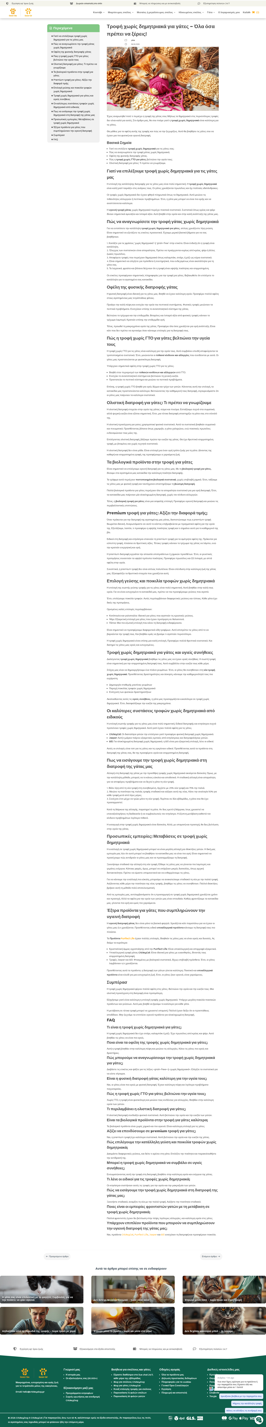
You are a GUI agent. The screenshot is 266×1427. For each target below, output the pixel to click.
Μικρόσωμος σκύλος (119, 12)
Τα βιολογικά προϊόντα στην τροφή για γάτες (72, 73)
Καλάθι (246, 12)
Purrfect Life (128, 938)
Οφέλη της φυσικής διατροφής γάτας (71, 51)
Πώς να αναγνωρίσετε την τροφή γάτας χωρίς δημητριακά (72, 45)
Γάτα (209, 12)
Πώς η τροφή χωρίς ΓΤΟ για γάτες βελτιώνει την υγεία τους (70, 58)
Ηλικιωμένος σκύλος (190, 12)
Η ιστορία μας (73, 1374)
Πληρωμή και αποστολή (174, 1392)
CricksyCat (127, 1234)
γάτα (133, 40)
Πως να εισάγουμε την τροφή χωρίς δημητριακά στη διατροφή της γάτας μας (73, 113)
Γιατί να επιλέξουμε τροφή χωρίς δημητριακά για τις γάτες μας (69, 37)
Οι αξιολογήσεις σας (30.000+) (81, 1378)
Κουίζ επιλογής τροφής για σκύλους (132, 1389)
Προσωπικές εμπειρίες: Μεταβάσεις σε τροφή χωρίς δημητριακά (72, 121)
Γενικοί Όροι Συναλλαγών (175, 1385)
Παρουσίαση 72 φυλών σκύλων (130, 1392)
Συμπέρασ (58, 135)
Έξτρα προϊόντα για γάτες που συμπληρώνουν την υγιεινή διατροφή (71, 129)
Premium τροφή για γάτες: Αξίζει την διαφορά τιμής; (71, 81)
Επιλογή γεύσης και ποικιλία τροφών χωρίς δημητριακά (71, 89)
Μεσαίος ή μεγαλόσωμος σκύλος (155, 12)
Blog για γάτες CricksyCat (127, 1385)
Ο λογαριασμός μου (229, 12)
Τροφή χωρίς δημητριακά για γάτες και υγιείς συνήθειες (72, 97)
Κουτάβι (97, 12)
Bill (163, 1234)
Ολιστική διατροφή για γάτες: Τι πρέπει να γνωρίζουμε (74, 65)
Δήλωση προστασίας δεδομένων (179, 1378)
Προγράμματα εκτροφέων (79, 1393)
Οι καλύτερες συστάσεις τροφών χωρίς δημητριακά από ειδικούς (72, 105)
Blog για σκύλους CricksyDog (129, 1381)
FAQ (54, 139)
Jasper (153, 1234)
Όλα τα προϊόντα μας (173, 1374)
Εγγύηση (166, 1389)
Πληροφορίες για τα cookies (176, 1381)
